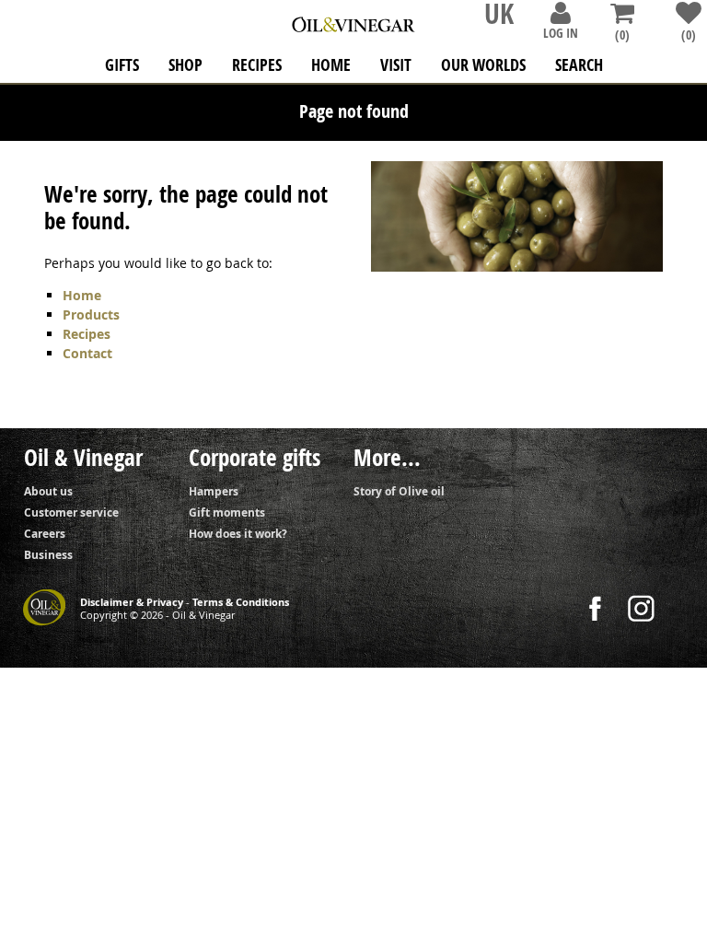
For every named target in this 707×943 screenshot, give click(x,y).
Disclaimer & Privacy (131, 602)
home (331, 64)
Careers (44, 533)
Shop (185, 64)
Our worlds (483, 64)
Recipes (257, 64)
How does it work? (238, 533)
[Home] (353, 20)
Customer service (71, 512)
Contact (87, 353)
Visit (395, 64)
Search (579, 64)
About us (48, 491)
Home (82, 295)
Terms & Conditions (240, 602)
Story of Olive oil (399, 491)
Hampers (213, 491)
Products (91, 314)
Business (48, 555)
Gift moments (227, 512)
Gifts (122, 64)
